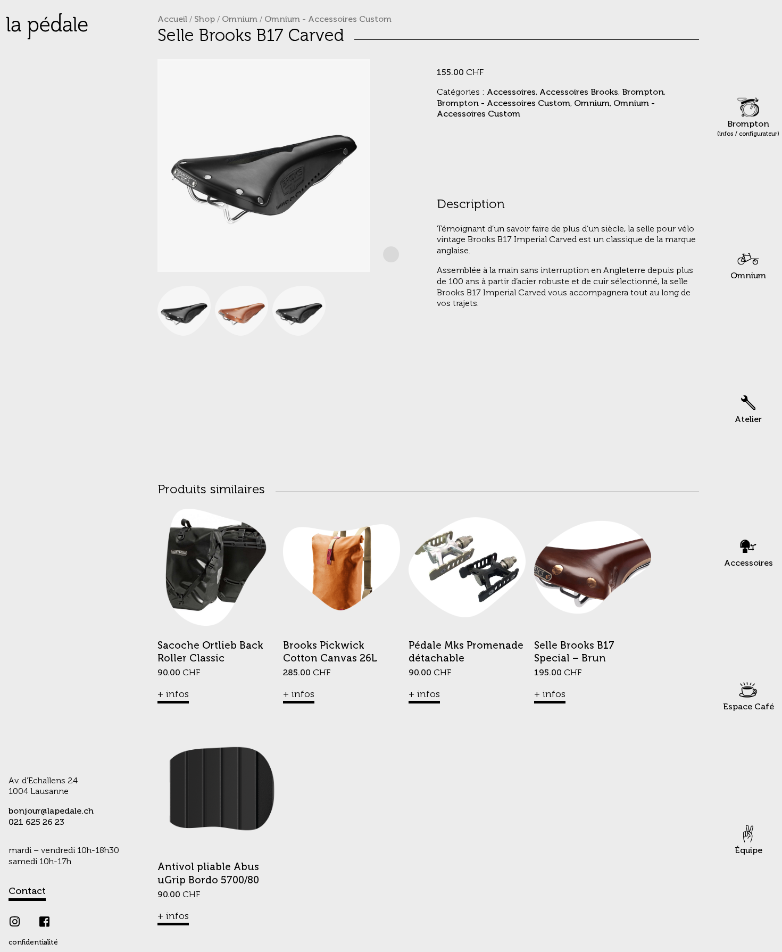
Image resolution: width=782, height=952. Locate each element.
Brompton (748, 128)
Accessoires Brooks (578, 92)
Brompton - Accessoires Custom (503, 104)
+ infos (173, 694)
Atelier (748, 420)
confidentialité (33, 942)
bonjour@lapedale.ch (51, 811)
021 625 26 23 (36, 822)
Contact (27, 891)
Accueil (172, 19)
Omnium (748, 276)
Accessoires (748, 563)
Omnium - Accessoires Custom (328, 19)
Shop (204, 19)
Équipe (748, 851)
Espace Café (748, 707)
